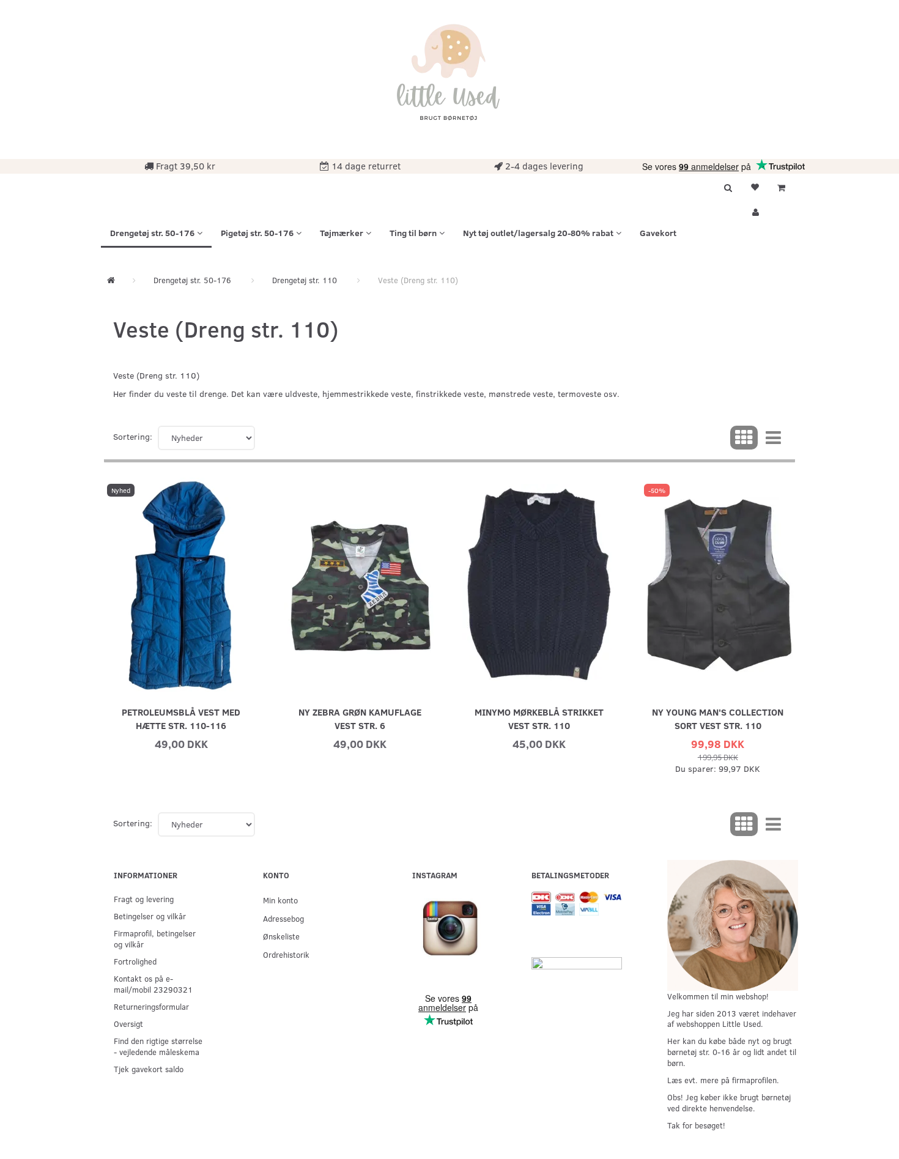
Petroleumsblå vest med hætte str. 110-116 (181, 718)
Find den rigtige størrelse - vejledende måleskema (158, 1046)
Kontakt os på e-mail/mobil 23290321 (153, 983)
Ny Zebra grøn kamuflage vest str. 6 (359, 718)
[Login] (754, 210)
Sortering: (132, 436)
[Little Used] (449, 78)
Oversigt (128, 1023)
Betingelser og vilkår (150, 916)
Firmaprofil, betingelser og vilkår (155, 938)
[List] (773, 438)
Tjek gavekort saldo (148, 1069)
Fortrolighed (135, 961)
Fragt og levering (144, 899)
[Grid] (744, 438)
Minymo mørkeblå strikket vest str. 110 (539, 718)
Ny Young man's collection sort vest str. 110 (717, 718)
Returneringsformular (151, 1006)
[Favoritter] (754, 186)
